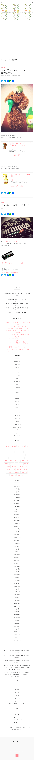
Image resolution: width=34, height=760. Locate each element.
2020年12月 (16, 509)
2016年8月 (16, 557)
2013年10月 (16, 580)
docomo (12, 452)
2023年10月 (16, 497)
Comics (17, 410)
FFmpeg (6, 454)
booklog (17, 686)
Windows (16, 435)
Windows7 (17, 472)
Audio (17, 384)
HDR (28, 454)
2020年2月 (16, 517)
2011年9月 (16, 629)
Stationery (17, 398)
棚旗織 (2, 75)
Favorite (16, 381)
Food (3, 202)
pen (16, 463)
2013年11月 (16, 577)
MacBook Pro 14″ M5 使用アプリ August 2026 (17, 304)
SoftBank (14, 466)
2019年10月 (16, 529)
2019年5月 (16, 537)
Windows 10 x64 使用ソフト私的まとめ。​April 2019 (16, 651)
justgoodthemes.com (19, 751)
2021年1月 (16, 506)
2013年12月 (16, 575)
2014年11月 (16, 569)
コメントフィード (17, 720)
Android (16, 361)
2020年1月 (16, 520)
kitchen (22, 457)
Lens (11, 460)
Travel (16, 378)
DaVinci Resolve (23, 449)
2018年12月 (16, 543)
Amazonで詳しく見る (15, 155)
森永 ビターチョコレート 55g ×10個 (12, 263)
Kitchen (17, 390)
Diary (16, 367)
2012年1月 (16, 617)
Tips (14, 469)
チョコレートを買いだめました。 (16, 205)
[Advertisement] (17, 38)
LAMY (27, 457)
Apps (19, 446)
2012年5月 (16, 609)
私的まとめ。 (20, 475)
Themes (8, 469)
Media (16, 404)
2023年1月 (16, 500)
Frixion (23, 454)
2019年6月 (16, 535)
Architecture (17, 370)
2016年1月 (16, 560)
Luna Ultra (17, 460)
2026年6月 (16, 489)
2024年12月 (16, 495)
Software (21, 466)
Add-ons (7, 446)
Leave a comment (15, 75)
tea (26, 466)
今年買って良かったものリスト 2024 (18, 347)
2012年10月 (16, 600)
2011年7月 (16, 635)
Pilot (21, 463)
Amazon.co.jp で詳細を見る (10, 272)
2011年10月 (16, 626)
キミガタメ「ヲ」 (17, 701)
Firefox (17, 430)
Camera (16, 364)
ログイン (17, 714)
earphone (26, 452)
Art (17, 373)
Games (17, 413)
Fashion (17, 387)
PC (17, 393)
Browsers (9, 449)
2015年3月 (16, 566)
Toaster (19, 469)
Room (4, 67)
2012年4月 (16, 612)
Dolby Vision (19, 452)
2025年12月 (16, 492)
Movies (17, 416)
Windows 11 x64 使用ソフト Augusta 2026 (17, 299)
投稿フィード (17, 717)
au (27, 446)
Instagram (17, 689)
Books (17, 407)
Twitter (25, 469)
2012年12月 (16, 595)
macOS (27, 460)
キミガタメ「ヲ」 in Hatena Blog (17, 704)
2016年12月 (16, 555)
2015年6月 (16, 563)
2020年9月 (16, 515)
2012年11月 (16, 597)
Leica (6, 460)
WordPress (16, 424)
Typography (10, 472)
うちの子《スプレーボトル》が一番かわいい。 (16, 71)
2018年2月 (16, 549)
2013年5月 (16, 586)
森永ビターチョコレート (13, 241)
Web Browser (16, 427)
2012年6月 (16, 606)
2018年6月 (16, 546)
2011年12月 (16, 620)
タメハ (17, 9)
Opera (17, 433)
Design (6, 452)
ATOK (24, 446)
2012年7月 (16, 603)
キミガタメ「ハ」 (17, 698)
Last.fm (17, 692)
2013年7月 (16, 583)
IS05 (16, 457)
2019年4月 (16, 540)
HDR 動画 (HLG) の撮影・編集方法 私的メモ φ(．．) (17, 308)
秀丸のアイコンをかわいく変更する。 (18, 327)
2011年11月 (16, 623)
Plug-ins (26, 463)
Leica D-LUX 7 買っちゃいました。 (18, 339)
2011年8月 (16, 632)
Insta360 (11, 457)
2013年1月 (16, 592)
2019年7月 (16, 532)
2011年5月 (16, 640)
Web (16, 421)
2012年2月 (16, 614)
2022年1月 (16, 503)
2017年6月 (16, 552)
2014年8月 (16, 572)
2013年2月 (16, 589)
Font (18, 454)
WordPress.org (17, 723)
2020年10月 (16, 512)
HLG (6, 457)
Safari (8, 466)
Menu (4, 2)
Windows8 (24, 472)
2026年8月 (16, 486)
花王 (12, 180)
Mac (16, 401)
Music (16, 418)
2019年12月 (16, 523)
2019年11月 (16, 526)
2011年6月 (16, 637)
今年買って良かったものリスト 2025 (17, 312)
